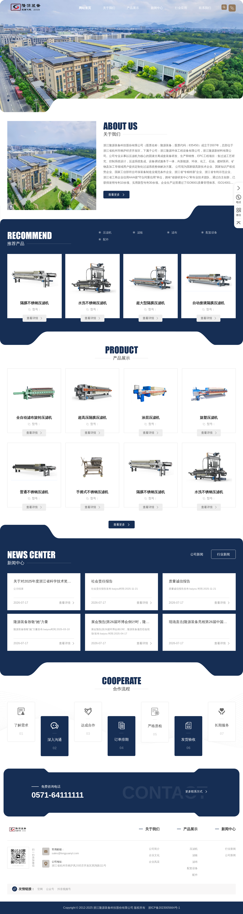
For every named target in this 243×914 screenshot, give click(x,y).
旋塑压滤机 (209, 417)
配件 (106, 239)
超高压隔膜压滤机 (92, 417)
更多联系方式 (193, 791)
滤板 (140, 232)
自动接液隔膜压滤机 (208, 303)
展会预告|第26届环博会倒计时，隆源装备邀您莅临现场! (121, 622)
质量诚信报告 (179, 581)
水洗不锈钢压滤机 (92, 303)
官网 (40, 889)
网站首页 (85, 8)
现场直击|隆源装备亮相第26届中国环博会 (199, 622)
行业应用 (181, 8)
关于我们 (109, 8)
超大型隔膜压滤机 (150, 303)
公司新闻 (230, 855)
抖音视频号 (64, 889)
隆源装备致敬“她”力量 (31, 622)
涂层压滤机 (151, 417)
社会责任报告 (102, 581)
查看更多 (114, 194)
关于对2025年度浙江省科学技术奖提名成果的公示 (44, 581)
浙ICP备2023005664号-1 (164, 907)
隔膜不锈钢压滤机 (34, 303)
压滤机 (107, 232)
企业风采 (154, 861)
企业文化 (154, 855)
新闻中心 (157, 8)
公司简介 (154, 848)
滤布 (174, 232)
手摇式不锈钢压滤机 (92, 492)
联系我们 (205, 8)
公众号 (50, 889)
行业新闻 (230, 848)
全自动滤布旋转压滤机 (34, 417)
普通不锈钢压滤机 (34, 492)
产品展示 (133, 8)
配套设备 (211, 232)
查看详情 (32, 318)
